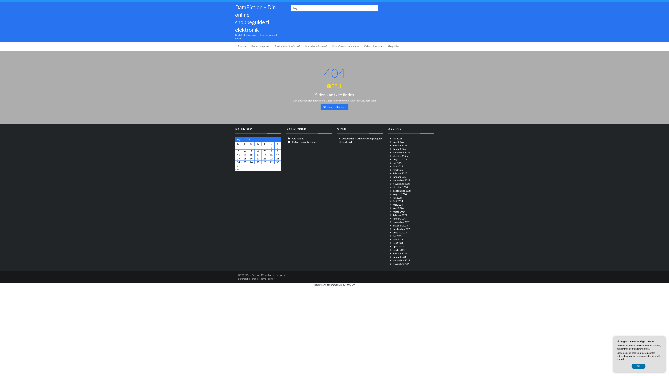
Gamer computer (260, 46)
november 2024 (401, 183)
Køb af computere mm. (344, 46)
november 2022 (401, 263)
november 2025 (401, 152)
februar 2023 (400, 253)
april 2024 (398, 208)
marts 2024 (399, 211)
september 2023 (402, 229)
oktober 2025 (400, 155)
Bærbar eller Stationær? (287, 46)
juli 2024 (397, 197)
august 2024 (400, 194)
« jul (237, 169)
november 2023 (401, 222)
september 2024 (402, 190)
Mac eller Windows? (316, 46)
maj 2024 (398, 204)
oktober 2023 (400, 225)
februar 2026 (400, 145)
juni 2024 (398, 201)
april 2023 (398, 246)
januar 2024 (399, 218)
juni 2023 (398, 239)
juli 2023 (397, 235)
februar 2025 (400, 173)
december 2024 (401, 180)
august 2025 (400, 159)
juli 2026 (397, 138)
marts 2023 (399, 249)
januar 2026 (399, 148)
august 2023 (400, 232)
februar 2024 (400, 215)
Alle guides (393, 46)
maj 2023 (398, 242)
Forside (242, 46)
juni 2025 (398, 166)
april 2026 (398, 141)
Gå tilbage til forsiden (334, 106)
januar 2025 (399, 176)
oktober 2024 (400, 187)
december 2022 (401, 260)
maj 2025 (398, 169)
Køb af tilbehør (372, 46)
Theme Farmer (267, 278)
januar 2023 (399, 256)
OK (638, 366)
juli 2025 (397, 162)
